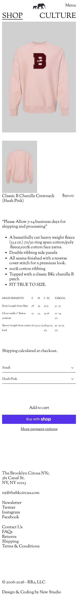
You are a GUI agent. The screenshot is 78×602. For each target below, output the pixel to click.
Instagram (11, 512)
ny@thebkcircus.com (21, 493)
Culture (58, 16)
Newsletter (12, 503)
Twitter (8, 508)
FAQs (7, 532)
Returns (9, 537)
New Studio (50, 592)
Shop (12, 16)
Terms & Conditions (21, 546)
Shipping (9, 351)
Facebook (10, 517)
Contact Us (12, 527)
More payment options (39, 429)
